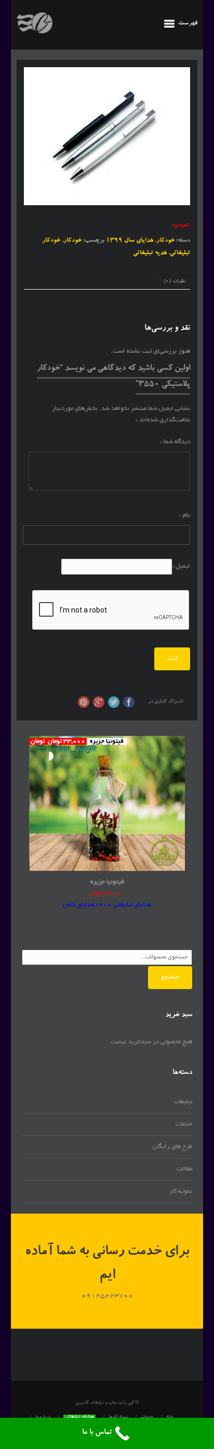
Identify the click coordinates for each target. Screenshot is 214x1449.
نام (184, 515)
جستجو (170, 977)
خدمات (184, 1124)
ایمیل (181, 566)
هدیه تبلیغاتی (150, 253)
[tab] (175, 282)
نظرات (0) (174, 281)
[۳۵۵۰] (107, 136)
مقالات (184, 1169)
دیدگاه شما (175, 442)
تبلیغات (183, 1101)
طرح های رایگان (172, 1146)
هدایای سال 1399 (129, 240)
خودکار (165, 240)
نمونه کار (180, 1191)
